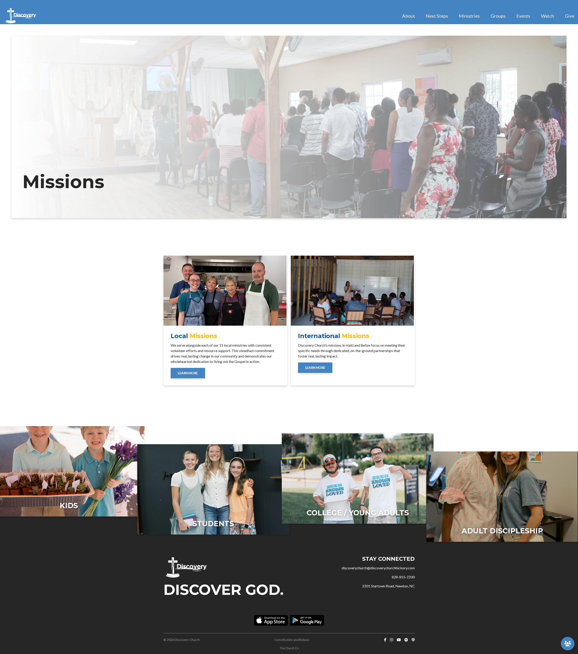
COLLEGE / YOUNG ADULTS (358, 512)
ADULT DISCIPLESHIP (502, 530)
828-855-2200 (403, 577)
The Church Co (289, 648)
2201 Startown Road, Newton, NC (388, 586)
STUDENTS (213, 523)
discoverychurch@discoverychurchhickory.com (378, 568)
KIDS (69, 505)
